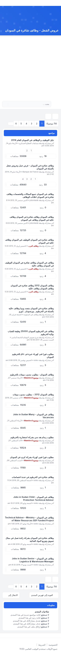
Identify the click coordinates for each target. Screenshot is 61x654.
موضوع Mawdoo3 (31, 378)
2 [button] (36, 123)
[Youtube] (53, 635)
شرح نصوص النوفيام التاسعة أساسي (24, 337)
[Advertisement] (30, 67)
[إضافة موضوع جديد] (55, 116)
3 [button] (31, 123)
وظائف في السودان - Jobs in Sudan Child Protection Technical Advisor (33, 498)
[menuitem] (53, 644)
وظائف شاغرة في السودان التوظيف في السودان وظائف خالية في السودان (29, 241)
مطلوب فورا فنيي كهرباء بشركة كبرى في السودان (32, 457)
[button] (10, 123)
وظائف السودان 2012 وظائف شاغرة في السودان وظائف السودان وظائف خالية (32, 287)
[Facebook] (58, 635)
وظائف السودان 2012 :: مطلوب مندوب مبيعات (33, 394)
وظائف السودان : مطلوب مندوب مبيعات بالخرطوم (32, 374)
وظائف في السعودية (31, 314)
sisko (36, 360)
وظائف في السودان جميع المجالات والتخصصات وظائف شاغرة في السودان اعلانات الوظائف (30, 195)
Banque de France (30, 172)
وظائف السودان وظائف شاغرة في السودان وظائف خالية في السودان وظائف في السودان (32, 218)
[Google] (51, 635)
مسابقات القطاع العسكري (28, 143)
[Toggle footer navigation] (3, 635)
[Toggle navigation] (3, 3)
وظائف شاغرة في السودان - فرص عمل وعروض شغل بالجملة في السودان (30, 167)
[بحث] (10, 104)
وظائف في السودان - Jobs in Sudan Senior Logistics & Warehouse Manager (33, 560)
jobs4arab (34, 200)
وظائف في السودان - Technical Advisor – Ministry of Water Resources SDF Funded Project (29, 519)
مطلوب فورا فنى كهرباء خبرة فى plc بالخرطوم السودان (33, 355)
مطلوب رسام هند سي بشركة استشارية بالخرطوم (32, 437)
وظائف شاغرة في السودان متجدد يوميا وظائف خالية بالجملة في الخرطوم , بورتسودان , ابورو (31, 310)
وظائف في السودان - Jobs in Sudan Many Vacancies (33, 416)
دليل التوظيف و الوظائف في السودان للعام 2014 (32, 140)
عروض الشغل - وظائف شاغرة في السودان (32, 30)
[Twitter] (55, 635)
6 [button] (16, 123)
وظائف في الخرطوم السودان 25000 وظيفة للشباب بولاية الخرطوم (31, 332)
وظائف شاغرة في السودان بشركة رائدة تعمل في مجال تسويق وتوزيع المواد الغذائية (30, 539)
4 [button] (26, 123)
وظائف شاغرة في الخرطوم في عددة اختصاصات (33, 477)
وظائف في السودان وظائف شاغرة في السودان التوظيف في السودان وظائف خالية (29, 264)
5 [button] (21, 123)
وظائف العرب (33, 246)
